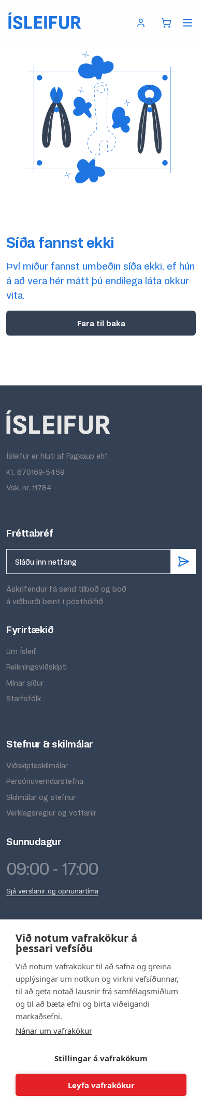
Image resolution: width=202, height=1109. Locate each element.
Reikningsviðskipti (36, 666)
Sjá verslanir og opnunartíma (52, 891)
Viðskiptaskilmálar (37, 765)
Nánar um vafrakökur (54, 1030)
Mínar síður (25, 682)
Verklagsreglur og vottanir (51, 812)
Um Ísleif (21, 651)
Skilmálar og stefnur (41, 797)
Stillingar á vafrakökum (101, 1058)
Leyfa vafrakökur (101, 1085)
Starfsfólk (23, 698)
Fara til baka (101, 323)
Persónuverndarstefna (44, 781)
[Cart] (166, 23)
